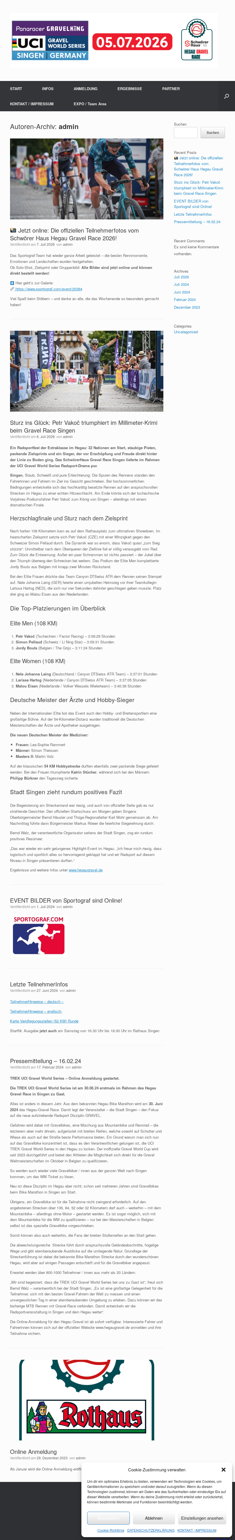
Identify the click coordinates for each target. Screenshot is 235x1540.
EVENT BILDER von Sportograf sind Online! (66, 900)
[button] (223, 1469)
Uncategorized (186, 331)
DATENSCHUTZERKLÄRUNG (151, 1530)
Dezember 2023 (187, 307)
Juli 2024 (181, 284)
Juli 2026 (181, 277)
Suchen (180, 124)
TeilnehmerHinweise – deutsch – (37, 1001)
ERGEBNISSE (129, 88)
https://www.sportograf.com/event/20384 (48, 289)
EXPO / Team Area (90, 103)
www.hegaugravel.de (86, 870)
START (16, 88)
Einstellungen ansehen (202, 1518)
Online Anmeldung (33, 1451)
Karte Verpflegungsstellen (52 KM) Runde (44, 1021)
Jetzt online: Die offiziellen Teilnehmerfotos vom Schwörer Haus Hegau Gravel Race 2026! (74, 234)
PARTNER (171, 88)
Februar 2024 (185, 299)
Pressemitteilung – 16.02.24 (45, 1061)
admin (69, 126)
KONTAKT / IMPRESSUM (196, 1530)
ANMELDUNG (85, 88)
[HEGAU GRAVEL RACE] (114, 40)
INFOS (48, 88)
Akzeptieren (108, 1518)
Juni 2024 (182, 292)
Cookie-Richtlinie (110, 1530)
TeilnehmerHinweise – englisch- (36, 1011)
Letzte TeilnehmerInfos (39, 984)
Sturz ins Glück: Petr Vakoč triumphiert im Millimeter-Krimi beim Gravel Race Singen (83, 426)
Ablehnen (153, 1518)
